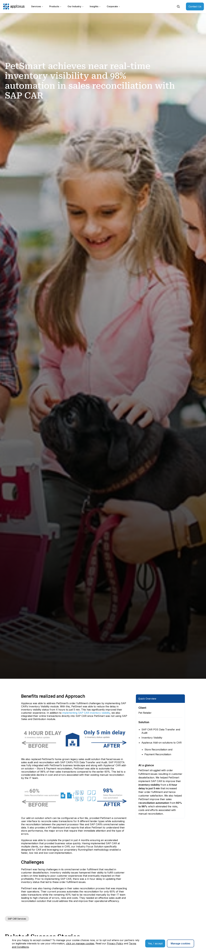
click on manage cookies (80, 943)
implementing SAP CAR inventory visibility (86, 712)
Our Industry (74, 6)
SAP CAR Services (17, 918)
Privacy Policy (115, 943)
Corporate (112, 6)
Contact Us (195, 6)
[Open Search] (178, 6)
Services (36, 6)
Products (54, 6)
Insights (94, 6)
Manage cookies (180, 943)
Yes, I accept (155, 943)
